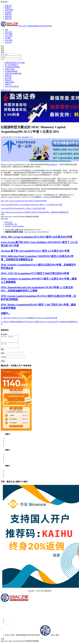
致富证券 (8, 18)
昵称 (2, 353)
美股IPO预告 (9, 82)
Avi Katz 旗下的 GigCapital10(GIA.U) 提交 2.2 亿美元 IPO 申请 (23, 208)
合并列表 (8, 42)
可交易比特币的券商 (12, 67)
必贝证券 (8, 12)
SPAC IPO (8, 32)
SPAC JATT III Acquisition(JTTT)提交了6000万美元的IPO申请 (35, 273)
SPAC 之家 (14, 230)
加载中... (5, 313)
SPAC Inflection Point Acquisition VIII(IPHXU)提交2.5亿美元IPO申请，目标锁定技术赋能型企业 (35, 212)
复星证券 (8, 16)
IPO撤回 (8, 38)
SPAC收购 (8, 34)
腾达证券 (8, 80)
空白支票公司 (52, 164)
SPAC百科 (8, 36)
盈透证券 (8, 14)
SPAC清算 (8, 40)
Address (4, 357)
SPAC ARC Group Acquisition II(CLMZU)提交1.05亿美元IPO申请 (24, 201)
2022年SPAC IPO (11, 224)
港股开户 (8, 84)
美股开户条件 (10, 69)
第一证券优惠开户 (11, 65)
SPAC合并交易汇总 (12, 86)
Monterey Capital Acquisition (14, 226)
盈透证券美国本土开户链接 (15, 63)
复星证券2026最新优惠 (13, 73)
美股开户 (8, 8)
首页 (6, 30)
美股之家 (8, 5)
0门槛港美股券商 (11, 71)
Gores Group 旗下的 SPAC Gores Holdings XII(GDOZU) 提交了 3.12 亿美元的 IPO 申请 (31, 205)
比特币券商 (9, 10)
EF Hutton (46, 197)
